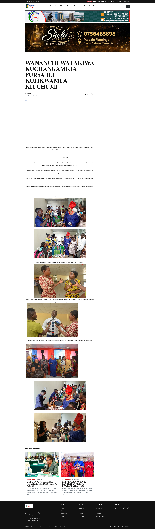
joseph (29, 93)
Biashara (63, 6)
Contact (98, 513)
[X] (119, 508)
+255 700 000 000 (32, 520)
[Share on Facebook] (85, 94)
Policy (62, 516)
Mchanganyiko (34, 58)
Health (93, 6)
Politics (63, 508)
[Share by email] (92, 94)
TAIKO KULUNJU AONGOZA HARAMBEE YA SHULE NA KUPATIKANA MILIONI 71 (74, 484)
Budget (80, 511)
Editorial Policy (126, 526)
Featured (87, 6)
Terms (119, 526)
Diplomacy (81, 516)
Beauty (57, 6)
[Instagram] (127, 508)
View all (92, 449)
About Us (99, 508)
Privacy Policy (113, 526)
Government (64, 511)
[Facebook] (115, 508)
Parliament (64, 513)
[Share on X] (88, 94)
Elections (81, 508)
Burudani (70, 6)
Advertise (99, 511)
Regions (80, 513)
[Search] (128, 6)
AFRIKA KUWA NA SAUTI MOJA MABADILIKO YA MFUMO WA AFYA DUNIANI (42, 484)
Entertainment (78, 6)
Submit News (100, 516)
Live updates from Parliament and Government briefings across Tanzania (111, 1)
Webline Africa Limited (60, 526)
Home (51, 6)
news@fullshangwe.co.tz (34, 518)
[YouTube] (123, 508)
